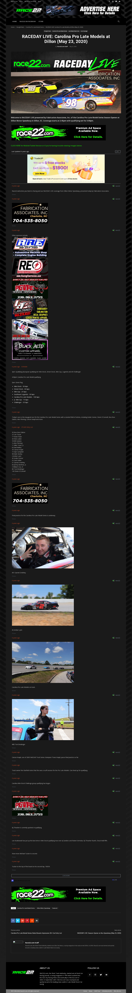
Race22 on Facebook (30, 1)
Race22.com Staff (62, 46)
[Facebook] (109, 1)
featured (54, 908)
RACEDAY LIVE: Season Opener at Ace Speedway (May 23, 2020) (99, 933)
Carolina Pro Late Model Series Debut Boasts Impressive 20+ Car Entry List (36, 933)
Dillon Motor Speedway (43, 908)
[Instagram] (112, 1)
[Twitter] (116, 1)
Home (21, 1)
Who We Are (117, 991)
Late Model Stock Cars (74, 31)
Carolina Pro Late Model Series (35, 27)
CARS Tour (97, 991)
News (90, 991)
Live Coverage (84, 31)
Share (14, 194)
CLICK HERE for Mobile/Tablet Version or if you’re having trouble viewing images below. (46, 145)
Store (39, 1)
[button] (118, 22)
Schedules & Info (107, 991)
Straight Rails (20, 27)
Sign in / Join (14, 1)
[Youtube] (119, 1)
